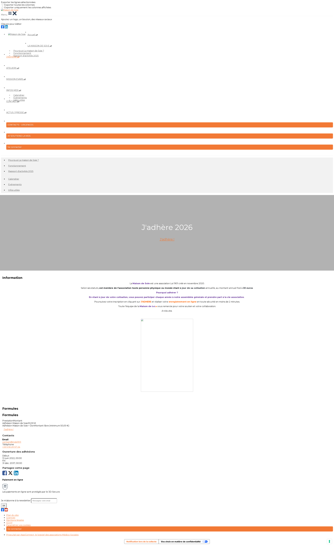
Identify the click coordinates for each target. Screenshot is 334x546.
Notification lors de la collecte (141, 541)
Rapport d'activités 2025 (26, 56)
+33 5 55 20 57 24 (11, 447)
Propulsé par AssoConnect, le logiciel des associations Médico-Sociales (42, 535)
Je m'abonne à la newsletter (16, 500)
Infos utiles (14, 190)
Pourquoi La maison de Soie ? (28, 51)
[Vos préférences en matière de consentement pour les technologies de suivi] (329, 541)
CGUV (9, 522)
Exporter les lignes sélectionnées (18, 2)
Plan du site (12, 515)
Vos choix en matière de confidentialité (181, 541)
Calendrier (18, 95)
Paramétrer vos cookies (18, 525)
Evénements (20, 97)
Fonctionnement (22, 53)
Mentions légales (15, 520)
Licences (10, 517)
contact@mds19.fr (11, 442)
